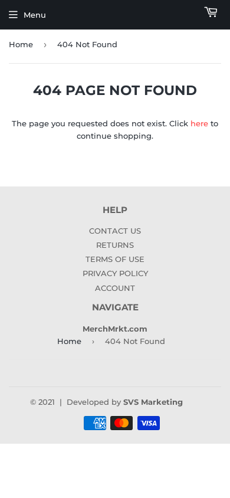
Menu (35, 14)
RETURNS (115, 245)
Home (21, 44)
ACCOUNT (115, 288)
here (199, 123)
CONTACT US (115, 230)
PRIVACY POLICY (115, 273)
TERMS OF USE (115, 259)
